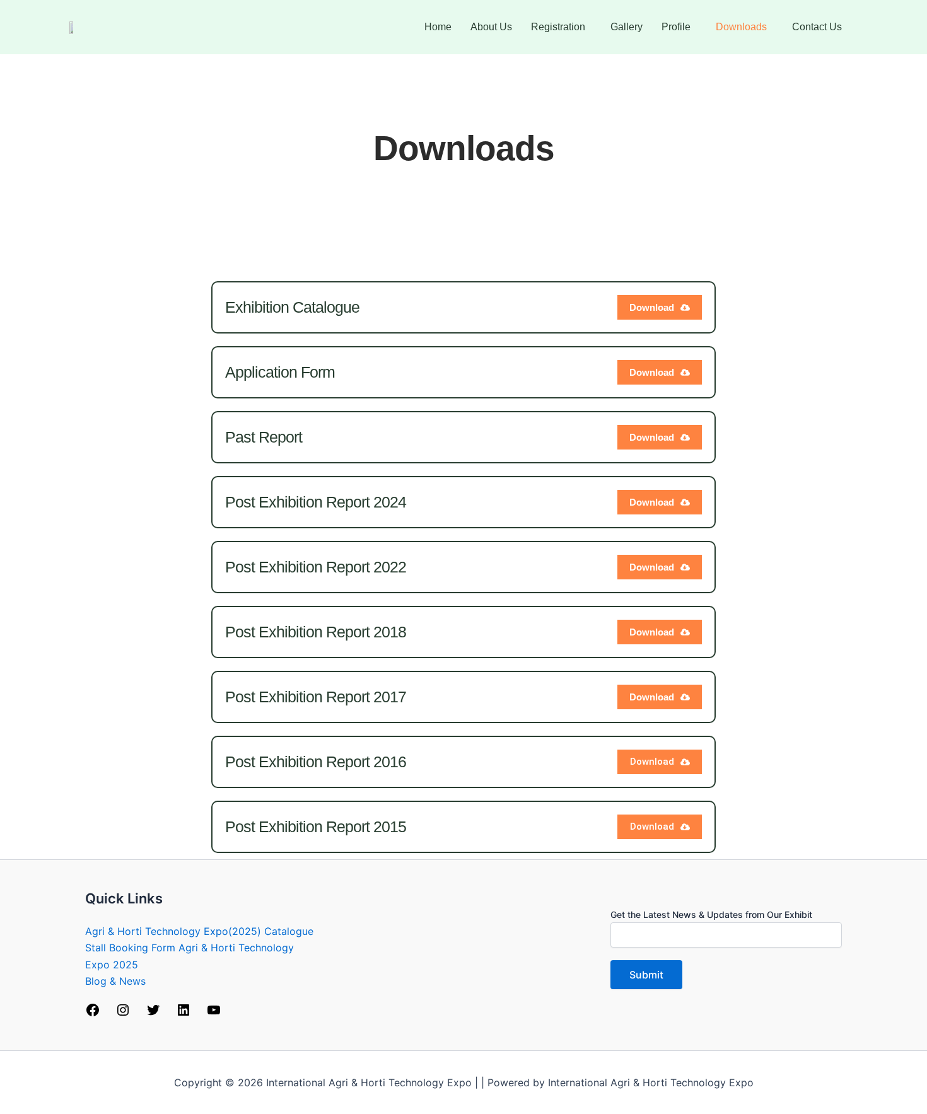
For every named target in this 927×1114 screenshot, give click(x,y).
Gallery (626, 26)
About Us (491, 26)
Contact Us (817, 26)
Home (438, 26)
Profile (676, 26)
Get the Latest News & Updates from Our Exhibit (711, 914)
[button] (561, 27)
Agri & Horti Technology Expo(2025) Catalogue (199, 931)
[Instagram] (123, 1013)
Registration (558, 26)
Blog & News (115, 981)
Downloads (741, 26)
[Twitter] (153, 1013)
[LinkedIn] (183, 1013)
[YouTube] (213, 1013)
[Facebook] (92, 1013)
